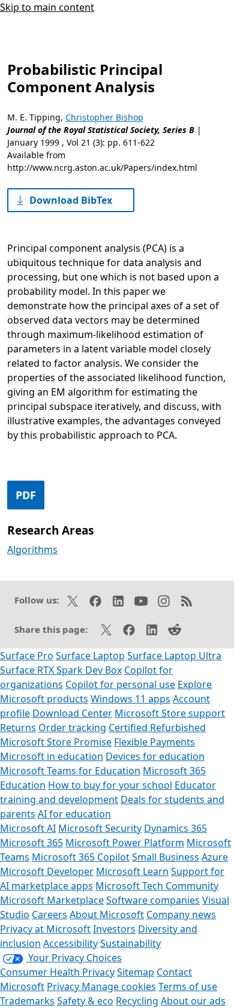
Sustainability (130, 943)
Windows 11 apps (130, 698)
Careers (49, 914)
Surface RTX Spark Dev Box (61, 670)
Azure (215, 857)
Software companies (153, 900)
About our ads (193, 1000)
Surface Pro (26, 655)
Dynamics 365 (175, 828)
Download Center (72, 713)
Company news (181, 914)
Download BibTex (70, 200)
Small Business (165, 857)
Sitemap (135, 972)
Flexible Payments (154, 742)
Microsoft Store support (170, 713)
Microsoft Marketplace (52, 900)
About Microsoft (107, 914)
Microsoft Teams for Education (70, 770)
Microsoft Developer (47, 871)
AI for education (74, 813)
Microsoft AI (28, 828)
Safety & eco (85, 1000)
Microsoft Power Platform (124, 842)
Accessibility (70, 943)
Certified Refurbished (157, 727)
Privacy (64, 986)
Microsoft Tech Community (156, 885)
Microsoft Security (100, 828)
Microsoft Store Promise (56, 742)
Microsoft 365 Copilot (81, 857)
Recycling (137, 1000)
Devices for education (155, 756)
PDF (26, 495)
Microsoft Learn (132, 871)
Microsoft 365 (31, 842)
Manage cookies (119, 986)
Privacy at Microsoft (45, 928)
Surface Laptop (90, 655)
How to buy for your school (110, 785)
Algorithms (32, 549)
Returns (18, 727)
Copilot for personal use (120, 684)
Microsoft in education (51, 756)
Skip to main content (47, 7)
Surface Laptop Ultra (174, 655)
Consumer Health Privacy (57, 972)
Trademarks (27, 1000)
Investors (114, 928)
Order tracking (72, 727)
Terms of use (187, 986)
